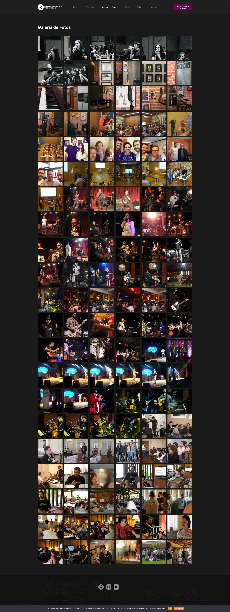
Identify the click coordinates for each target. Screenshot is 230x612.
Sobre (139, 7)
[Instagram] (108, 587)
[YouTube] (116, 587)
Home (75, 7)
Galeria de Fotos (109, 7)
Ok (170, 608)
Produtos (90, 7)
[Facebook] (101, 587)
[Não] (227, 608)
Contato (154, 7)
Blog (127, 7)
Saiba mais (179, 608)
